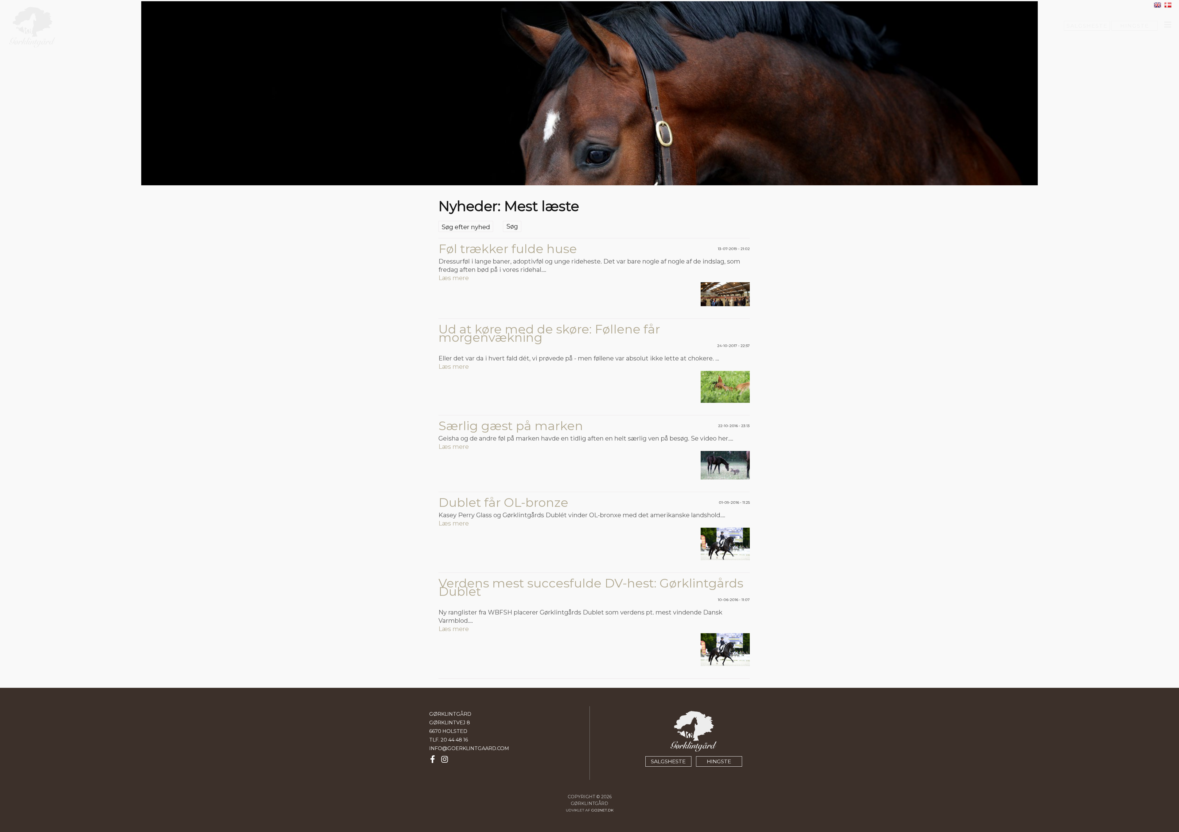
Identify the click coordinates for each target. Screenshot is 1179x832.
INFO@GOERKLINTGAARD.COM (469, 748)
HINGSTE (1134, 26)
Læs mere (453, 278)
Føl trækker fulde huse (507, 249)
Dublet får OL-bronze (503, 502)
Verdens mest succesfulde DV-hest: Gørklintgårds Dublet (590, 587)
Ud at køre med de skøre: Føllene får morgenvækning (549, 333)
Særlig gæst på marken (510, 426)
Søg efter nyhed (466, 227)
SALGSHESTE (1087, 26)
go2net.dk (602, 810)
